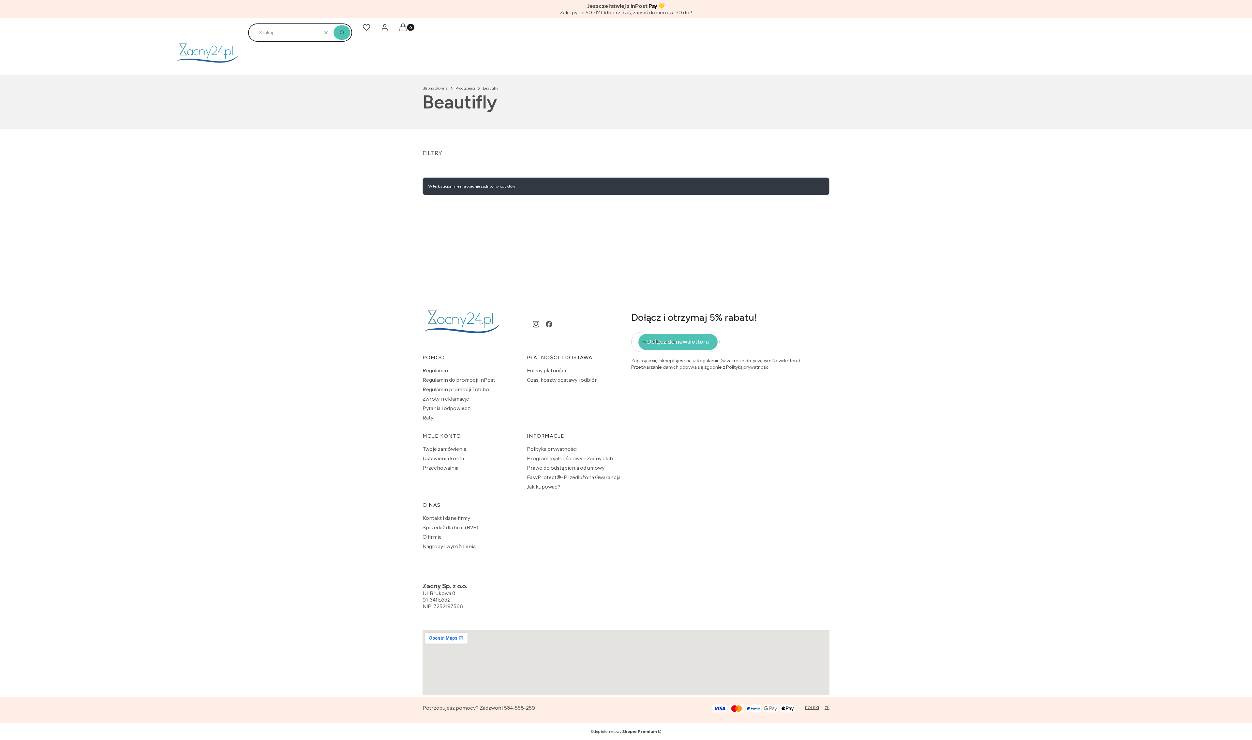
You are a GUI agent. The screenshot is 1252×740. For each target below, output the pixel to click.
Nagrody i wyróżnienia (449, 546)
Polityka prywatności (552, 449)
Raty (428, 417)
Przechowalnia (440, 467)
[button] (342, 32)
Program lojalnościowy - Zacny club (570, 458)
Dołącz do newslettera (678, 341)
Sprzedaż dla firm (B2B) (450, 527)
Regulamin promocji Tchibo (456, 389)
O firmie (432, 537)
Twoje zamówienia (444, 449)
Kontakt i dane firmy (446, 518)
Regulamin (435, 370)
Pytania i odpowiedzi (447, 408)
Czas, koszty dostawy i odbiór (562, 380)
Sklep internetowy (623, 731)
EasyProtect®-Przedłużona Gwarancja (573, 477)
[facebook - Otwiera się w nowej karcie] (549, 324)
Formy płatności (546, 370)
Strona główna (435, 88)
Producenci (465, 88)
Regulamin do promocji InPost (459, 380)
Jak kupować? (543, 486)
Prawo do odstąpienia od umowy (565, 467)
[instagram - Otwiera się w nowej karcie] (536, 324)
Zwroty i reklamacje (446, 398)
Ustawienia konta (443, 458)
